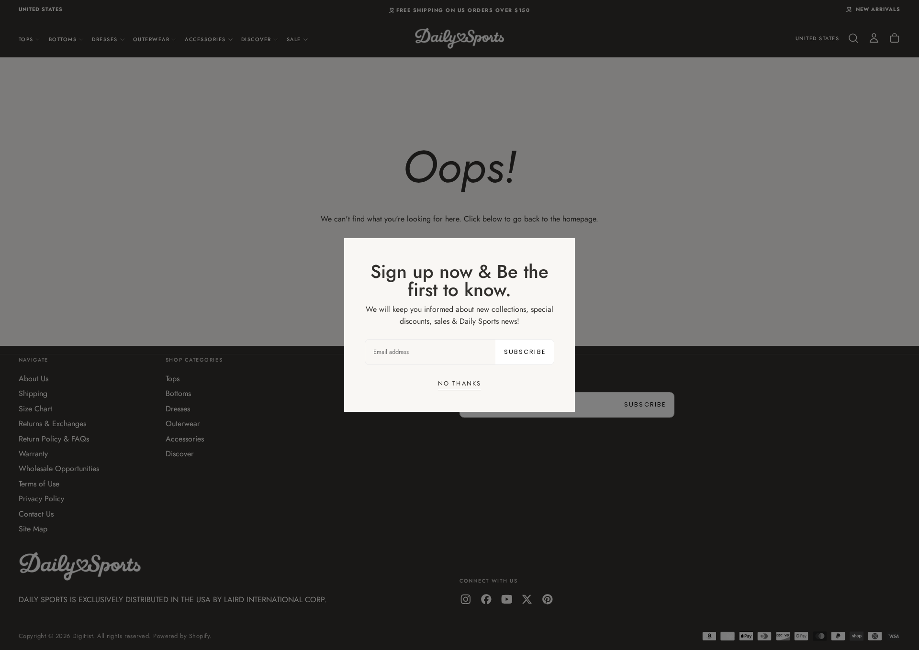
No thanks (459, 383)
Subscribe (525, 352)
